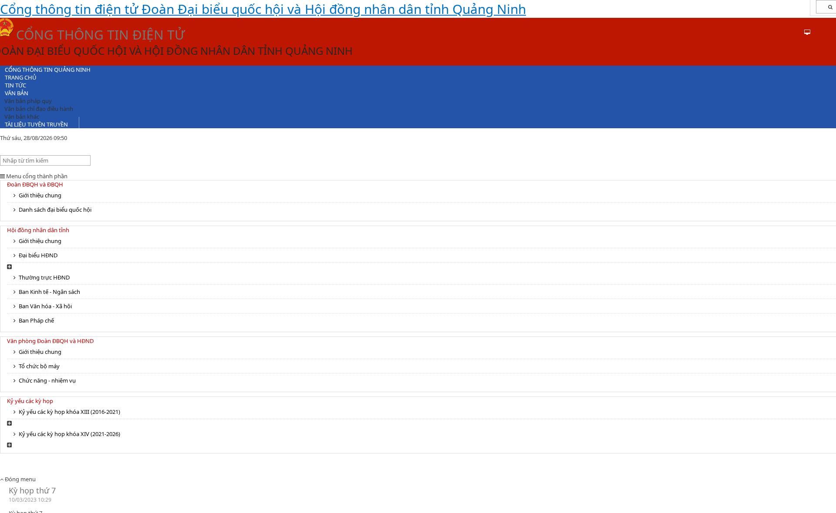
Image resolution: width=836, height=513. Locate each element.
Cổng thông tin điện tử (263, 9)
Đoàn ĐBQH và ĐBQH (35, 184)
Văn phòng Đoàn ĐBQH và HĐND (50, 341)
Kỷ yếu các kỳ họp (30, 401)
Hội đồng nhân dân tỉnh (38, 230)
